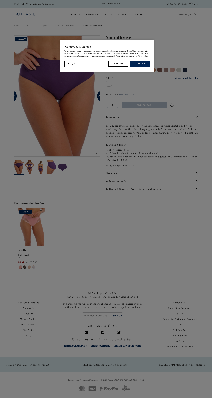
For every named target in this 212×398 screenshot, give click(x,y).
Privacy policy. (143, 56)
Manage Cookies (74, 64)
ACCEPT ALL (139, 64)
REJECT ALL (118, 64)
